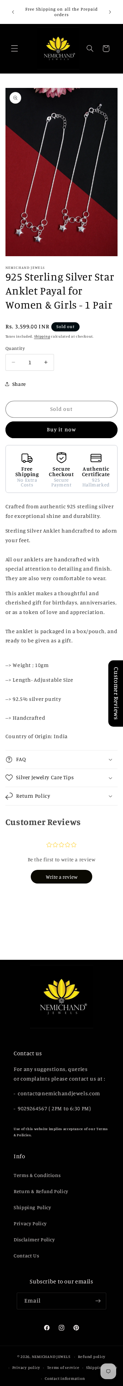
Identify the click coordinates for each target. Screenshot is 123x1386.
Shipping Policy (32, 1207)
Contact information (65, 1378)
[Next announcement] (110, 11)
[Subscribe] (98, 1301)
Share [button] (19, 384)
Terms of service (63, 1367)
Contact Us (26, 1255)
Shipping (42, 336)
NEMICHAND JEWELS (51, 1356)
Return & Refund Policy (41, 1191)
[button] (14, 48)
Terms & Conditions (37, 1175)
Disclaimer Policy (34, 1239)
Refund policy (92, 1356)
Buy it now (61, 429)
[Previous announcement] (12, 11)
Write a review (62, 877)
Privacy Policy (30, 1223)
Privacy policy (26, 1367)
